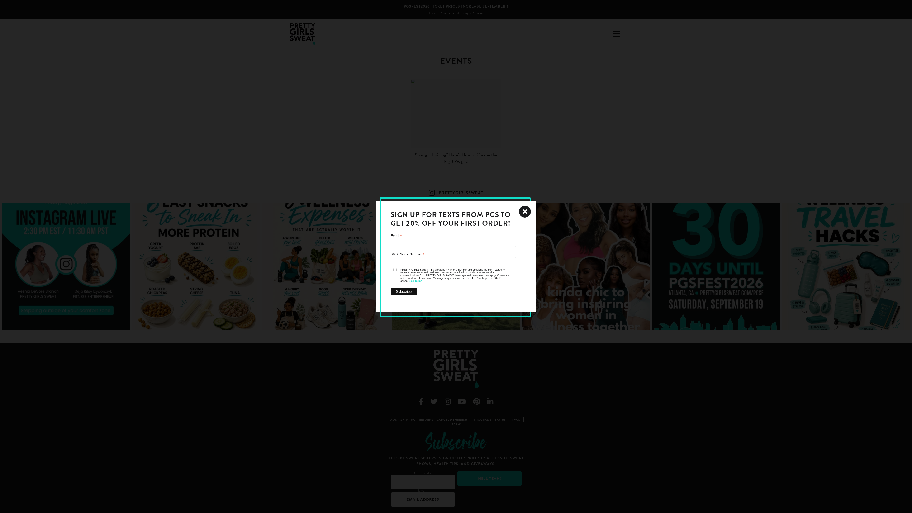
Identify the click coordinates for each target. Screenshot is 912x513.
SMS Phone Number (407, 254)
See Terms (415, 281)
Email (396, 235)
